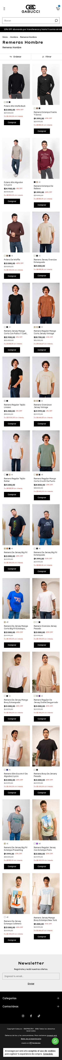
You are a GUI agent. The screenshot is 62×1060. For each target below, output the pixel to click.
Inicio (5, 37)
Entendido (48, 1054)
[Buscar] (56, 21)
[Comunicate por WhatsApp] (55, 1041)
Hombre (14, 37)
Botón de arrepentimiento (31, 1039)
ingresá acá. (52, 1035)
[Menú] (4, 9)
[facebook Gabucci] (31, 1016)
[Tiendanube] (31, 1043)
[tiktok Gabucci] (39, 1016)
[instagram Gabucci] (23, 1016)
